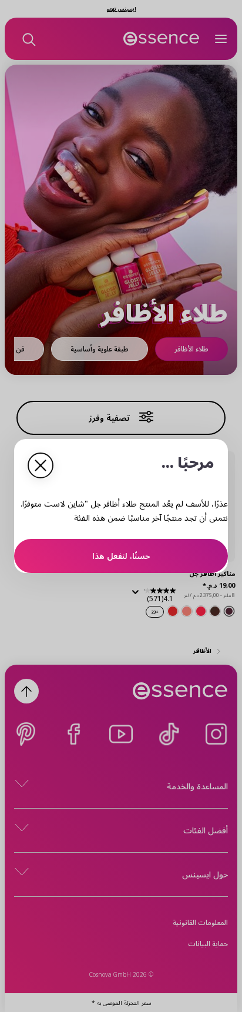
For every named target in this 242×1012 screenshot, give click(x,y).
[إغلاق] (40, 465)
